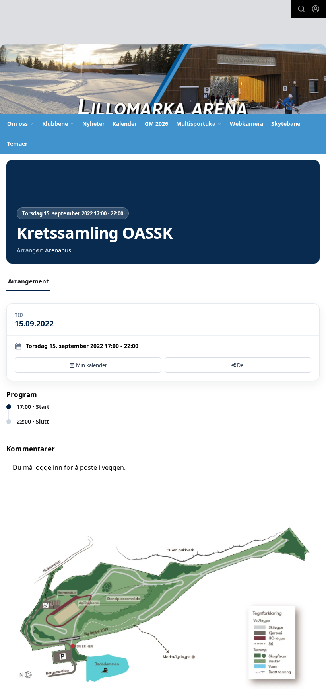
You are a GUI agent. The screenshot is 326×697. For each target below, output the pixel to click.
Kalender (125, 123)
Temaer (17, 143)
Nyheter (93, 123)
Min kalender (91, 365)
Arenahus (58, 250)
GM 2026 (156, 123)
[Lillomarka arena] (163, 81)
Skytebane (285, 123)
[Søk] (301, 9)
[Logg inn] (316, 9)
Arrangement (28, 281)
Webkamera (246, 123)
